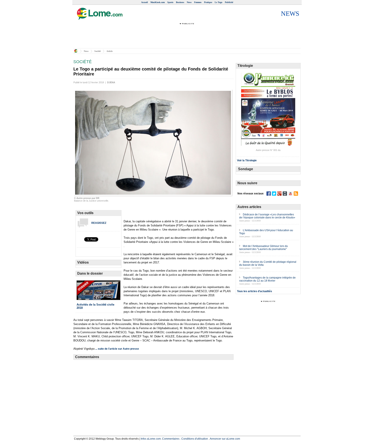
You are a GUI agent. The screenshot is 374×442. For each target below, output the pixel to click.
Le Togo (218, 2)
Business (180, 2)
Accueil (144, 2)
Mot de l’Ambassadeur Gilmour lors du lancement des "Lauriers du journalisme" (263, 248)
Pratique (208, 2)
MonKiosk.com (157, 2)
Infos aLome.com (151, 438)
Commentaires (170, 438)
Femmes (198, 2)
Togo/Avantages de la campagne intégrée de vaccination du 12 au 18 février (267, 279)
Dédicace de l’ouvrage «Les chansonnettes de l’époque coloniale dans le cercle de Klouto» (267, 216)
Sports (170, 2)
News (189, 2)
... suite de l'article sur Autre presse (117, 348)
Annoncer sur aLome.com (225, 438)
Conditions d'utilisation (194, 438)
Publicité (229, 2)
